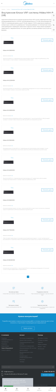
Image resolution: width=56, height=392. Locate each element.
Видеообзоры (5, 346)
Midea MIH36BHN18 (9, 50)
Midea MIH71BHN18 (8, 230)
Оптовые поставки (43, 340)
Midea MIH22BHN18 (9, 80)
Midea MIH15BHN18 (8, 140)
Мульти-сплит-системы (26, 340)
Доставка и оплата (43, 338)
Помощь (40, 335)
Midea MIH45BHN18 (9, 170)
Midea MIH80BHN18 (9, 260)
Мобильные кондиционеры (27, 346)
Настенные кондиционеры (27, 338)
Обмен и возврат (42, 344)
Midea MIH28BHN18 (9, 110)
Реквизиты (4, 344)
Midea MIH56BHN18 (9, 200)
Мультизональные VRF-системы (28, 348)
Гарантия (40, 342)
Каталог (22, 335)
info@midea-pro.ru (8, 371)
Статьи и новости (5, 350)
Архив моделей (24, 350)
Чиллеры (22, 361)
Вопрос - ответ (42, 346)
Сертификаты (5, 341)
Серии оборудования (7, 348)
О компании (5, 335)
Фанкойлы (22, 359)
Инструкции (41, 348)
